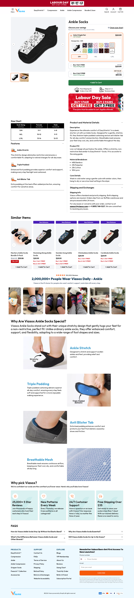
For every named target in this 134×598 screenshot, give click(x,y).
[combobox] (83, 559)
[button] (12, 10)
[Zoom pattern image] (80, 52)
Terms (116, 582)
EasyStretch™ (39, 10)
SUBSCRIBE (101, 573)
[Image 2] (24, 77)
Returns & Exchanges (41, 575)
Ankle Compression (74, 10)
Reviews (60, 564)
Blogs (59, 553)
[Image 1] (15, 77)
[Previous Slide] (14, 245)
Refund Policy (39, 571)
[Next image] (62, 44)
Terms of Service (40, 560)
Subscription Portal (64, 578)
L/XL (112, 56)
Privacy (121, 582)
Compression (52, 10)
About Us (60, 560)
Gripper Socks (16, 568)
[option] (84, 45)
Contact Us (38, 553)
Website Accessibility (42, 578)
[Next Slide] (120, 245)
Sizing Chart (61, 568)
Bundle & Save (90, 10)
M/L (96, 56)
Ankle (62, 10)
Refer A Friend (62, 575)
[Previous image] (13, 44)
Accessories (15, 575)
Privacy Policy (39, 564)
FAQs (36, 557)
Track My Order (62, 571)
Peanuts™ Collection (18, 571)
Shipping (37, 568)
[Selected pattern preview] (76, 48)
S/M (79, 56)
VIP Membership (63, 557)
